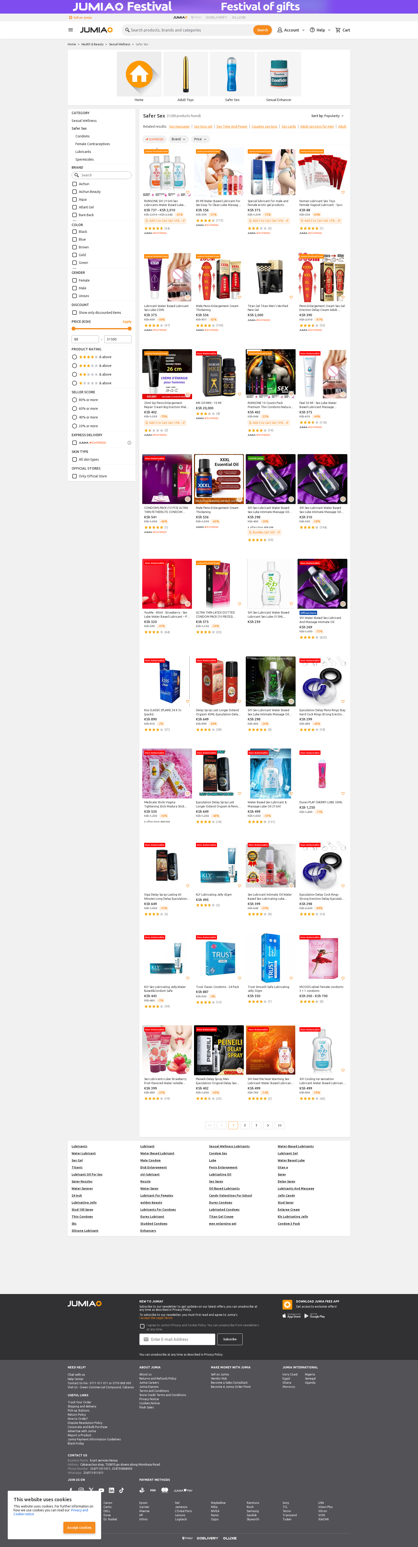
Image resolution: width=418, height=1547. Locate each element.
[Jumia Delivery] (217, 17)
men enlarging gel (222, 1223)
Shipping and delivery (82, 1406)
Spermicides (84, 159)
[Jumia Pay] (196, 17)
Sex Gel (77, 1160)
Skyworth (253, 1519)
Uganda (310, 1382)
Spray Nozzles (82, 1181)
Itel (177, 1502)
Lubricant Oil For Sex (87, 1174)
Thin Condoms (82, 1216)
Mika (214, 1506)
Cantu (108, 1506)
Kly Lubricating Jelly (293, 1216)
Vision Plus (325, 1506)
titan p (283, 1167)
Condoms (82, 136)
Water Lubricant (84, 1153)
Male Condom (150, 1160)
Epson (143, 1502)
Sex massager (179, 126)
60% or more (88, 408)
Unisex (84, 296)
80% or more (88, 400)
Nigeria (310, 1374)
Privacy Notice (149, 1399)
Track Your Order (79, 1402)
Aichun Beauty (90, 192)
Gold (82, 255)
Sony (286, 1502)
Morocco (289, 1386)
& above (105, 357)
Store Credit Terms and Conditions (162, 1395)
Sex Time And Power (231, 126)
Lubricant (147, 1146)
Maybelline (218, 1502)
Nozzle (145, 1181)
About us (145, 1374)
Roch (250, 1506)
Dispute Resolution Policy (85, 1422)
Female (84, 280)
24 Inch (77, 1195)
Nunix (215, 1515)
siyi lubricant (150, 1174)
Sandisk (252, 1515)
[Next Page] (268, 1125)
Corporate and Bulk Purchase (87, 1427)
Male (82, 288)
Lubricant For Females (156, 1195)
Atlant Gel (86, 207)
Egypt (286, 1378)
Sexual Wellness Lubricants (229, 1146)
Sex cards (289, 126)
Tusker (287, 1519)
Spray (282, 1174)
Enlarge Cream (289, 1209)
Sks (74, 1223)
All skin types (89, 459)
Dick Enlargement (153, 1167)
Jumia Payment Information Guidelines (94, 1439)
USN (321, 1502)
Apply (127, 322)
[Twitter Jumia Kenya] (91, 1490)
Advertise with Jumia (82, 1431)
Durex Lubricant (152, 1216)
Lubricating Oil (220, 1174)
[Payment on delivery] (142, 1490)
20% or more (88, 426)
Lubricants (83, 152)
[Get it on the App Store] (292, 1315)
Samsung (253, 1511)
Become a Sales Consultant (229, 1382)
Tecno (287, 1511)
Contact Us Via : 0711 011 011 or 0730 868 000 (99, 1383)
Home (72, 44)
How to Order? (78, 1418)
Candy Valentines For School (230, 1195)
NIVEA (215, 1511)
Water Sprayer (82, 1188)
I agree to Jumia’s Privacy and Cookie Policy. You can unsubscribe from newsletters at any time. (203, 1327)
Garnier (144, 1506)
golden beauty (151, 1202)
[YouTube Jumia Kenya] (101, 1490)
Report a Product (79, 1435)
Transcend (290, 1515)
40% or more (88, 417)
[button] (188, 192)
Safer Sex (79, 128)
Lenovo (180, 1515)
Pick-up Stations (78, 1410)
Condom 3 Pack (289, 1223)
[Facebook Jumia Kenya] (71, 1490)
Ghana (287, 1382)
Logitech (181, 1519)
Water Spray (149, 1188)
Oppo (215, 1519)
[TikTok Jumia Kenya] (122, 1490)
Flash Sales (146, 1407)
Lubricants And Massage (296, 1188)
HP (141, 1515)
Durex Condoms (220, 1202)
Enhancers (148, 1230)
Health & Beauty (93, 44)
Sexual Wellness (119, 44)
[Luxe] (239, 17)
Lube (212, 1160)
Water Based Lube (291, 1160)
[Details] (129, 443)
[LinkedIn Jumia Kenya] (111, 1490)
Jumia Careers (149, 1382)
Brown (84, 247)
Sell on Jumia (83, 17)
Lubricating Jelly (84, 1202)
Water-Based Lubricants (296, 1146)
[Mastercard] (164, 1490)
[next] (343, 127)
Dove (107, 1515)
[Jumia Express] (89, 443)
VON (321, 1515)
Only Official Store (93, 476)
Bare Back (86, 215)
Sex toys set (203, 126)
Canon (108, 1502)
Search (262, 30)
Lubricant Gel (288, 1153)
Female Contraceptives (92, 144)
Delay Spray (286, 1181)
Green (83, 263)
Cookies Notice (149, 1403)
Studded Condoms (153, 1223)
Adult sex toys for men (317, 126)
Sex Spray (216, 1181)
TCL (285, 1506)
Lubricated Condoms (224, 1209)
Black (83, 232)
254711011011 (100, 1468)
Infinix (143, 1519)
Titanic (77, 1167)
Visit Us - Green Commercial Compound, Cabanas (101, 1387)
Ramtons (253, 1502)
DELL (107, 1511)
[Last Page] (279, 1125)
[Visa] (152, 1490)
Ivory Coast (290, 1374)
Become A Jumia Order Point (231, 1386)
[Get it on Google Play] (315, 1315)
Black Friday (76, 1443)
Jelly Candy (286, 1195)
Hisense (144, 1511)
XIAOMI (323, 1519)
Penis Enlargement (223, 1167)
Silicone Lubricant (85, 1230)
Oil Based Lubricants (224, 1188)
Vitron (322, 1511)
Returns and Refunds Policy (157, 1378)
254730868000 (122, 1468)
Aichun (84, 184)
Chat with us (76, 1374)
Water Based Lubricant (157, 1153)
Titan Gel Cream (221, 1216)
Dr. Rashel (110, 1519)
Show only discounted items (100, 313)
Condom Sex (218, 1153)
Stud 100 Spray (82, 1209)
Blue (82, 239)
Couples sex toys (264, 126)
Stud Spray (286, 1202)
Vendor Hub (219, 1378)
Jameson (181, 1506)
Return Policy (77, 1414)
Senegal (310, 1378)
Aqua (83, 199)
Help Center (76, 1379)
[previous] (146, 127)
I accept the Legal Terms (155, 1317)
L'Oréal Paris (183, 1511)
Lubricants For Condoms (158, 1209)
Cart (346, 30)
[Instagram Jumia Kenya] (81, 1490)
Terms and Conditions (154, 1390)
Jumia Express (148, 1386)
